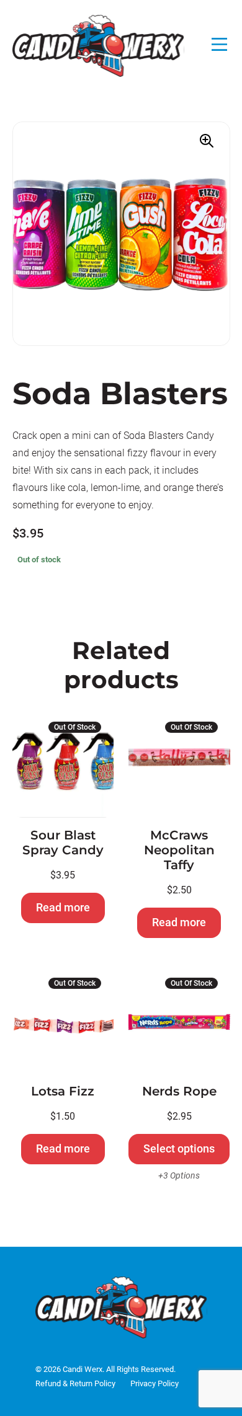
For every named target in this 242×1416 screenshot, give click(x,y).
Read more (63, 907)
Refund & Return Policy (75, 1383)
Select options (179, 1148)
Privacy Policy (154, 1383)
